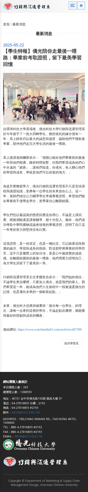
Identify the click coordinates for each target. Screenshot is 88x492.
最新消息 (19, 24)
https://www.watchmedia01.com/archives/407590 (50, 329)
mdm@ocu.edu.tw (26, 412)
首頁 (6, 24)
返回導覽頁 (71, 343)
